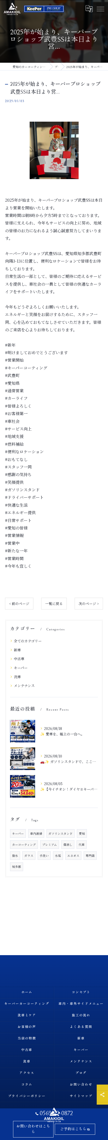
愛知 (82, 833)
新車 (17, 649)
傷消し (67, 845)
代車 (82, 845)
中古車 (19, 658)
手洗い (44, 856)
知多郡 (16, 867)
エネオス (73, 856)
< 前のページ (19, 603)
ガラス (28, 856)
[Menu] (100, 8)
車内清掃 (36, 833)
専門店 (90, 856)
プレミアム (49, 845)
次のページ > (89, 603)
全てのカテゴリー (28, 640)
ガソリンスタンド (60, 833)
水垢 (58, 856)
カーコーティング (24, 845)
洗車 (17, 676)
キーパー (21, 667)
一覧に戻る (54, 603)
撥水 (15, 856)
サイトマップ (81, 1096)
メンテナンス (24, 685)
